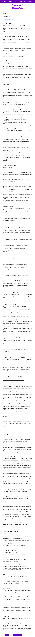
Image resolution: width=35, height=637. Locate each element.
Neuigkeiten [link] (30, 1)
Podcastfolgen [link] (20, 1)
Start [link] (15, 1)
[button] (34, 1)
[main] (17, 7)
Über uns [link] (25, 1)
